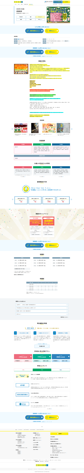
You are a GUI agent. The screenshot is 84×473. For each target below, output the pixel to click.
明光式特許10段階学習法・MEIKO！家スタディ (59, 452)
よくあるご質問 (60, 4)
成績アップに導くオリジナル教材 (56, 447)
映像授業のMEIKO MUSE (21, 437)
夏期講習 (19, 452)
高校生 (22, 4)
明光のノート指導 (54, 448)
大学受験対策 (19, 434)
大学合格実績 (52, 436)
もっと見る (60, 176)
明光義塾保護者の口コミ (54, 441)
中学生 (19, 4)
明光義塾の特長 (26, 4)
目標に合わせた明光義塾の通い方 (55, 443)
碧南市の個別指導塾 (32, 429)
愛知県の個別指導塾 (26, 429)
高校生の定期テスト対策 (21, 436)
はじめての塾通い (36, 444)
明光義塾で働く (37, 461)
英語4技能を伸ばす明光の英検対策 (57, 450)
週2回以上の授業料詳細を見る (18, 274)
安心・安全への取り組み (67, 4)
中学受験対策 (19, 446)
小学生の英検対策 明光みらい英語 (22, 447)
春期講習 (19, 451)
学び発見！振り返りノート (56, 449)
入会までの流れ (55, 4)
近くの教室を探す (20, 429)
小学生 (15, 4)
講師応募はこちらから (64, 317)
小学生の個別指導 (18, 445)
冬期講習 (19, 453)
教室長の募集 (46, 461)
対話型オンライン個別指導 (56, 451)
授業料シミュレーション (37, 440)
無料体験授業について (36, 447)
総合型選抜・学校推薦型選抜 (22, 435)
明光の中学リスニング (21, 443)
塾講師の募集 (41, 461)
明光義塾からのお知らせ (54, 457)
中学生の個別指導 (18, 439)
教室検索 (31, 4)
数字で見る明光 (37, 435)
